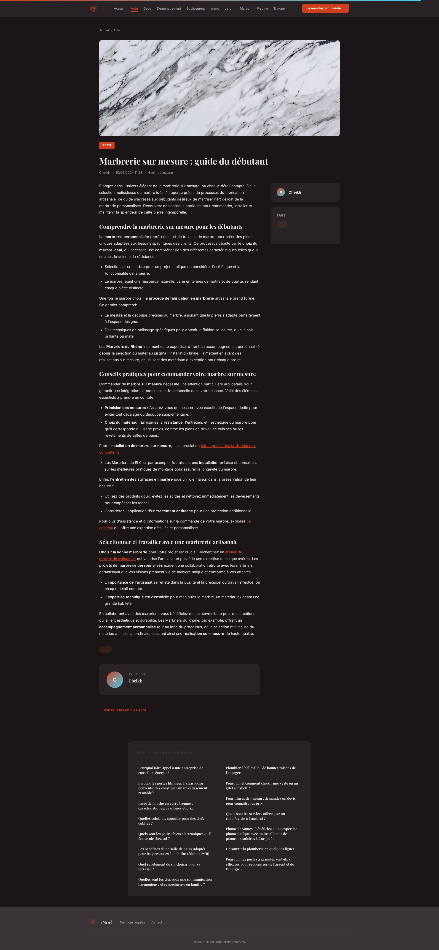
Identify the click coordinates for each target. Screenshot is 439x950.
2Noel (106, 922)
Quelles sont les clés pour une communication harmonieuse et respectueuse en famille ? (175, 881)
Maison (245, 8)
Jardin (229, 8)
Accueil (119, 8)
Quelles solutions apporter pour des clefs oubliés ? (171, 820)
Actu (134, 8)
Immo (214, 8)
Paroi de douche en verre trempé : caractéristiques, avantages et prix (165, 805)
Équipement (196, 8)
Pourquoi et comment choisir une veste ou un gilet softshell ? (262, 785)
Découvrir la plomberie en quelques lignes (260, 849)
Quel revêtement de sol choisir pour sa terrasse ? (169, 866)
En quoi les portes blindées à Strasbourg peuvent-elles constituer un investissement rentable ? (172, 788)
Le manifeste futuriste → (325, 8)
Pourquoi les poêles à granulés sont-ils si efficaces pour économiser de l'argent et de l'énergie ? (260, 864)
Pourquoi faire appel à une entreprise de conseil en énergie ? (170, 770)
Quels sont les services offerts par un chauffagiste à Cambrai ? (255, 816)
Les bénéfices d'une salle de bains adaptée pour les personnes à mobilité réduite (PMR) (173, 851)
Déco (147, 8)
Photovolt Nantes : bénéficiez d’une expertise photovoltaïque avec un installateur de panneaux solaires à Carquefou (261, 833)
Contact (156, 922)
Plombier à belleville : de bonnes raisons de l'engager (261, 770)
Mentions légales (132, 922)
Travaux (279, 8)
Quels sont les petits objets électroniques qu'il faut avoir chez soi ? (174, 836)
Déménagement (169, 8)
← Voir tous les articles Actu (122, 710)
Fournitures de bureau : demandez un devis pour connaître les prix (261, 800)
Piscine (262, 8)
